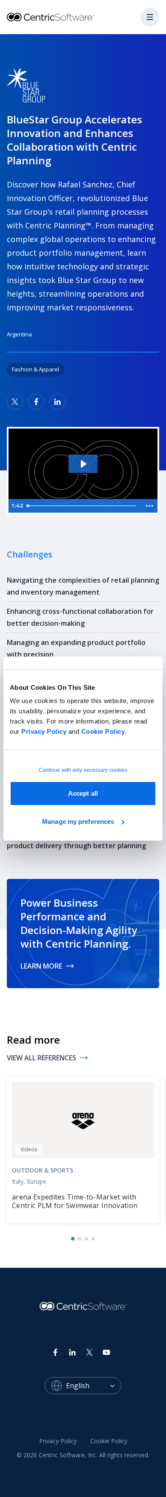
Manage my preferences (78, 821)
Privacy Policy (43, 731)
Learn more (41, 966)
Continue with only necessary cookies (83, 770)
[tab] (72, 1238)
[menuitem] (58, 1441)
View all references (41, 1057)
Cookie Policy (103, 731)
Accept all (83, 793)
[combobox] (93, 1385)
